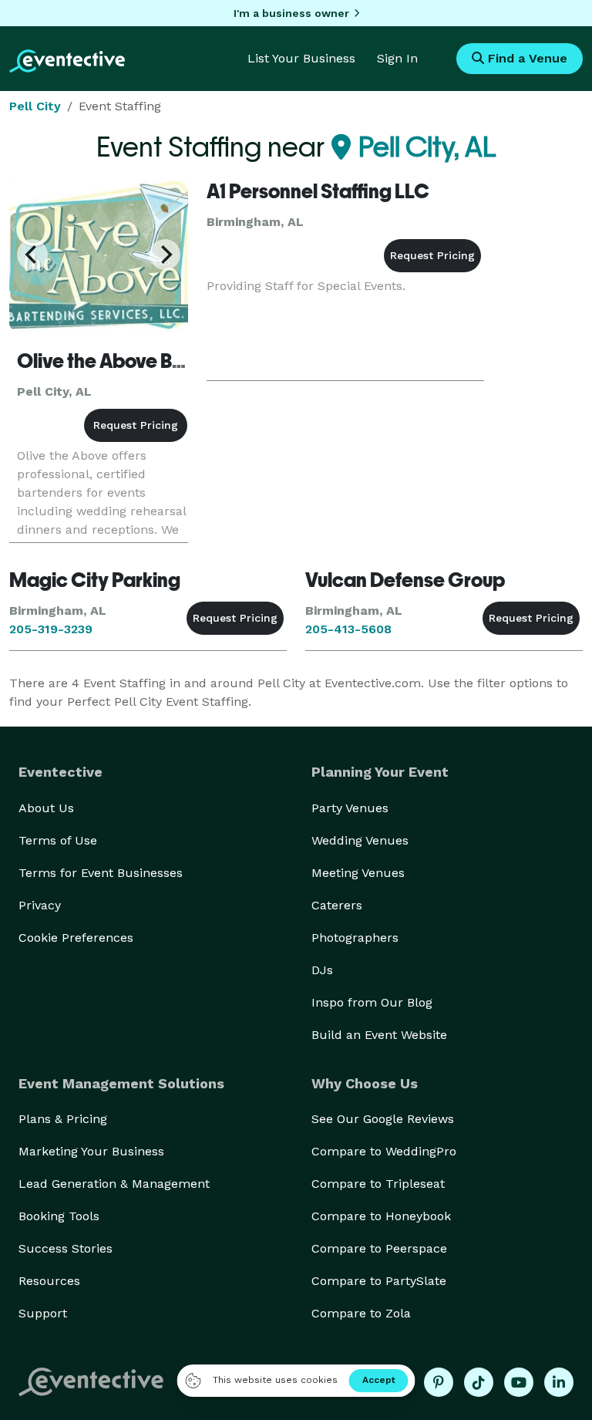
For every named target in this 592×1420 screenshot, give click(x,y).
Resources (49, 1280)
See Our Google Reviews (382, 1118)
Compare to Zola (361, 1313)
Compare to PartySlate (378, 1280)
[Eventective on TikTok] (478, 1382)
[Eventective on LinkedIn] (559, 1382)
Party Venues (349, 808)
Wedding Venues (360, 840)
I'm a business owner (291, 13)
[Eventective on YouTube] (518, 1382)
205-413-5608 (348, 629)
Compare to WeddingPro (383, 1151)
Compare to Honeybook (381, 1216)
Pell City (35, 106)
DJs (322, 970)
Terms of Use (57, 840)
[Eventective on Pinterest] (438, 1382)
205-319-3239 (50, 629)
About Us (46, 808)
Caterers (336, 905)
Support (42, 1313)
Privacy (39, 905)
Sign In (397, 58)
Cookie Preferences (75, 937)
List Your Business (301, 58)
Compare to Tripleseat (378, 1183)
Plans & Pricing (62, 1118)
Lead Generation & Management (114, 1183)
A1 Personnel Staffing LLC (318, 191)
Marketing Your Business (91, 1151)
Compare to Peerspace (379, 1248)
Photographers (355, 937)
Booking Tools (58, 1216)
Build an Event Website (379, 1034)
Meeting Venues (358, 872)
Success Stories (65, 1248)
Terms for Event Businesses (100, 872)
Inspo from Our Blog (371, 1002)
